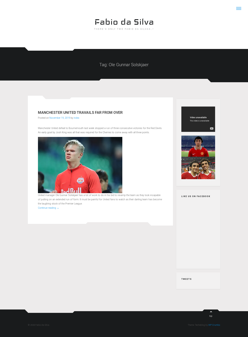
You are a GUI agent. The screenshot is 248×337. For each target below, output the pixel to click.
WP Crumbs (214, 325)
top (210, 316)
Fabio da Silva (124, 21)
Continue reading (48, 207)
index (76, 117)
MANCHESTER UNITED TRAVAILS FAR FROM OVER (80, 112)
